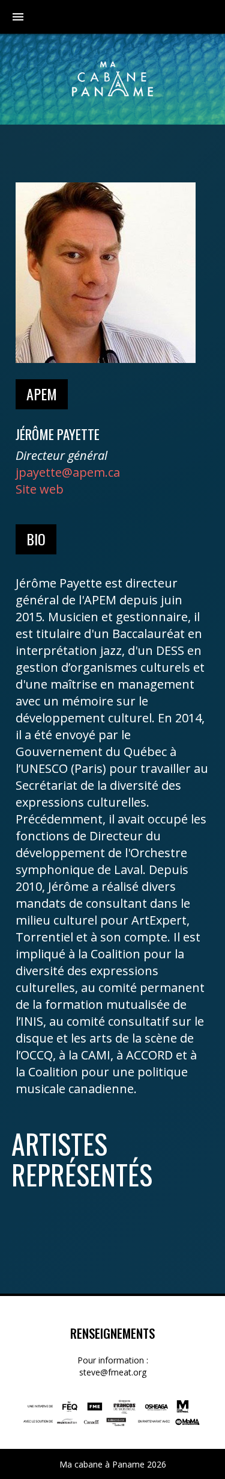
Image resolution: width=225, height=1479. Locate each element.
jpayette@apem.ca (68, 472)
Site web (40, 489)
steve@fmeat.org (112, 1372)
